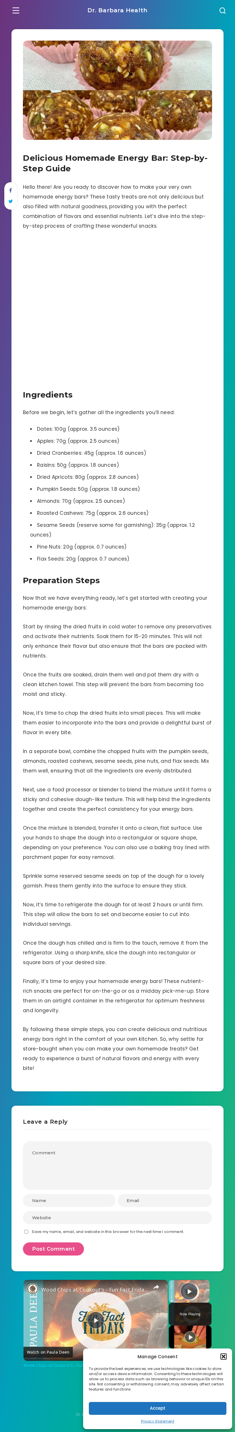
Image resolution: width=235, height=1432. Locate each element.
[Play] (172, 1299)
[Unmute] (179, 1299)
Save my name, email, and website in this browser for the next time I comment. (108, 1231)
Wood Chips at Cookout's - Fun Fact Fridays (94, 1289)
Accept (157, 1408)
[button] (223, 1356)
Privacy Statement (157, 1421)
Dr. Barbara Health (117, 10)
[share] (156, 1287)
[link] (32, 1289)
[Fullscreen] (206, 1299)
